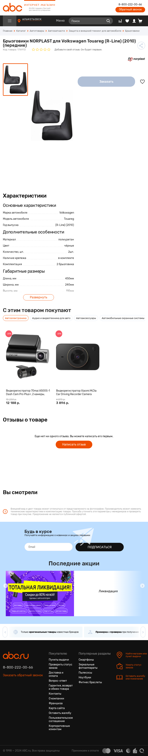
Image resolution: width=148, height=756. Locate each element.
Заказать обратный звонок (23, 675)
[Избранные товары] (127, 20)
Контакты (55, 693)
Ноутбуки (85, 677)
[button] (5, 585)
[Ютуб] (20, 693)
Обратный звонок (130, 9)
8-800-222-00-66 (130, 4)
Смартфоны (86, 659)
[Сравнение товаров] (120, 20)
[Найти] (108, 21)
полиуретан (66, 239)
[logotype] (12, 7)
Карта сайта (57, 708)
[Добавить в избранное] (142, 81)
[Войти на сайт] (134, 21)
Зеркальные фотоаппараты (88, 666)
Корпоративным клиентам (59, 727)
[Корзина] (141, 20)
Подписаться (100, 547)
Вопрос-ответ (58, 680)
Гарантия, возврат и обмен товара (61, 687)
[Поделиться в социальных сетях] (141, 45)
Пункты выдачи (59, 659)
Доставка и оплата (56, 674)
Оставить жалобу (60, 713)
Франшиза (56, 703)
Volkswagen (66, 212)
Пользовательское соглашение (61, 719)
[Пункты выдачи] (22, 22)
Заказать (106, 81)
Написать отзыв (74, 444)
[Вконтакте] (6, 693)
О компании (56, 698)
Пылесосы (85, 672)
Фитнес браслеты (90, 682)
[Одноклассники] (13, 693)
